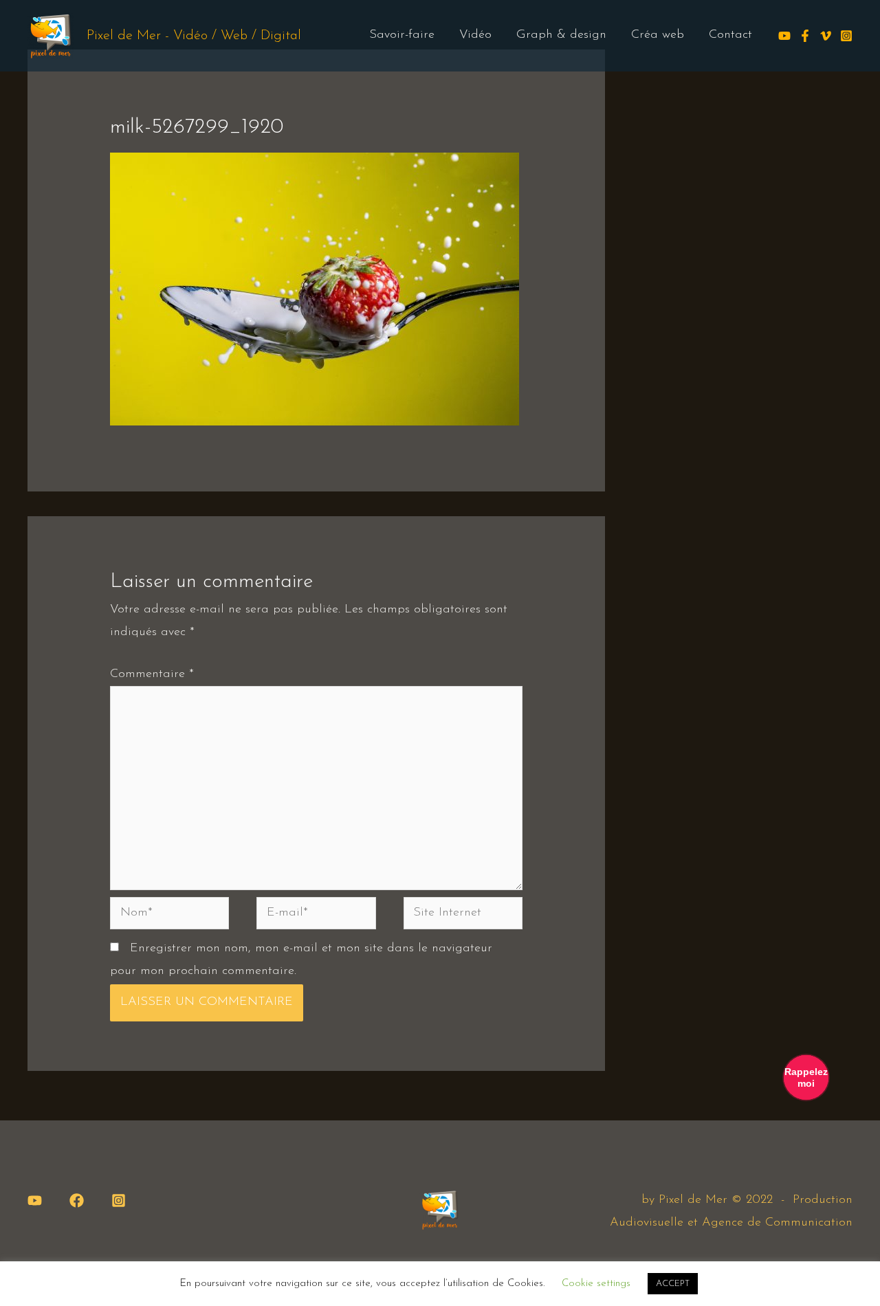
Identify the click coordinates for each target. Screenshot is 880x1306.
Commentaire (152, 674)
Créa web (657, 35)
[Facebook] (805, 36)
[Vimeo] (826, 36)
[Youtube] (784, 36)
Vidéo (475, 35)
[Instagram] (846, 36)
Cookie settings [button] (596, 1284)
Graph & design (561, 35)
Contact (730, 35)
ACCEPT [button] (673, 1283)
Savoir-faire (401, 35)
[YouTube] (35, 1200)
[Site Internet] (463, 916)
